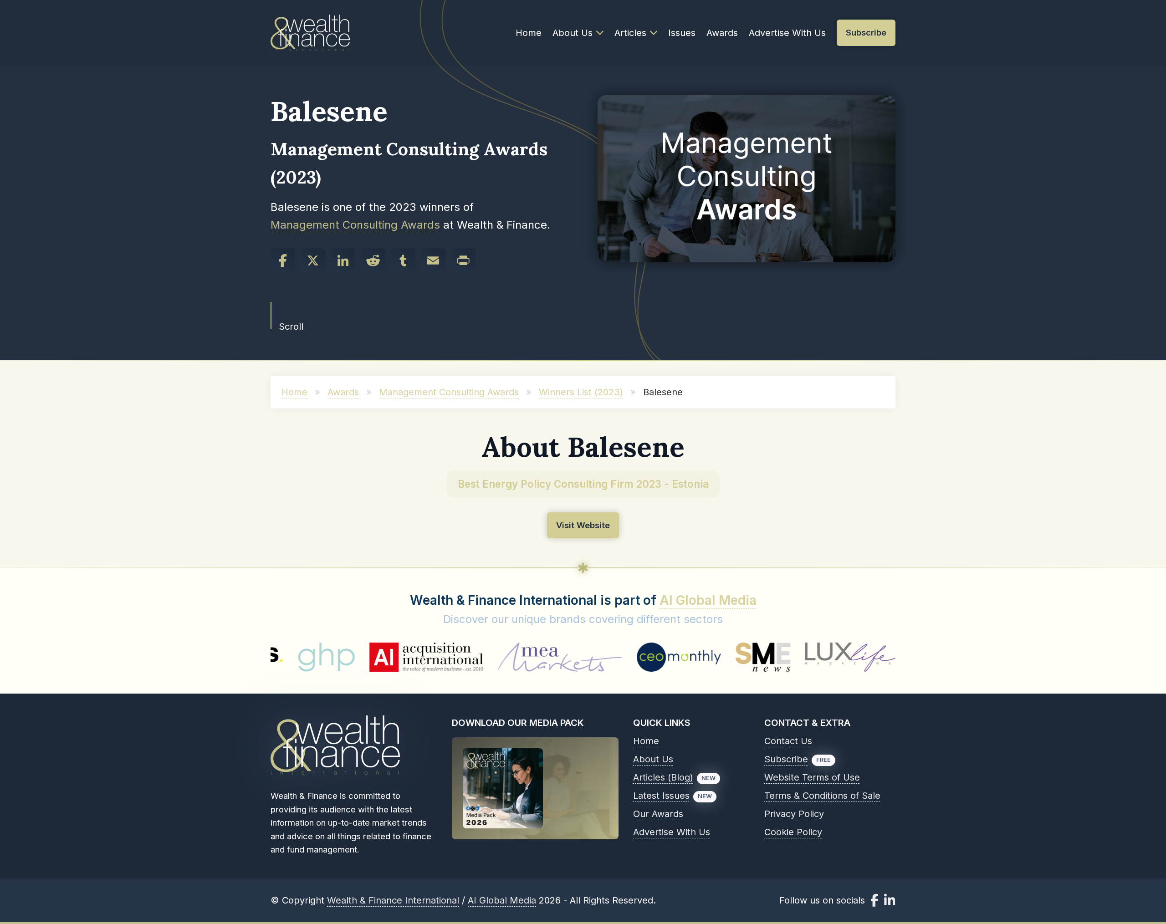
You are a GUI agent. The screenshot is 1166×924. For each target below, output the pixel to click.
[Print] (463, 260)
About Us (572, 32)
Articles (630, 32)
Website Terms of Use (812, 777)
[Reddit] (373, 260)
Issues (682, 32)
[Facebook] (283, 260)
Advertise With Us (787, 32)
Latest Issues (661, 795)
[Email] (433, 260)
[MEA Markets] (501, 657)
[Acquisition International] (367, 657)
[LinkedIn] (343, 260)
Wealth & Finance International (393, 900)
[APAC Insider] (895, 657)
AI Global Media (708, 600)
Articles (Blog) (663, 777)
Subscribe (786, 759)
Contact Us (788, 740)
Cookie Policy (793, 832)
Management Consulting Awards (355, 224)
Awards (722, 32)
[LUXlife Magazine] (792, 657)
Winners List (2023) (581, 392)
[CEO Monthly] (620, 657)
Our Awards (658, 813)
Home (529, 32)
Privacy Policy (794, 813)
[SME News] (704, 657)
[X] (313, 260)
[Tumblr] (403, 260)
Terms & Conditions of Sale (822, 795)
